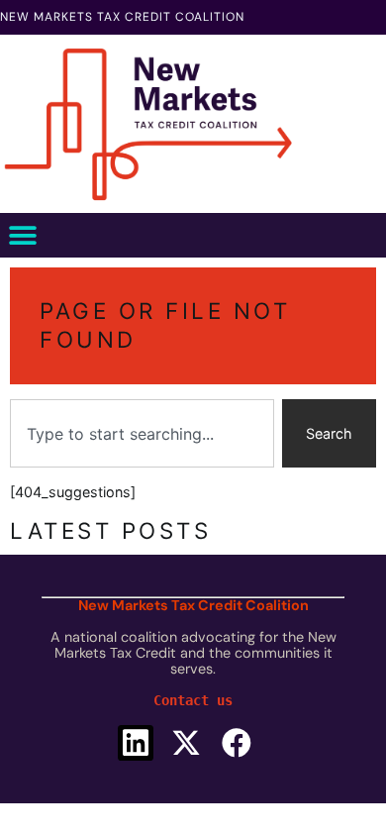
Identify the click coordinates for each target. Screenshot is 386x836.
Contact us (193, 700)
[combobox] (142, 434)
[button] (22, 235)
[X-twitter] (186, 743)
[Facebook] (236, 743)
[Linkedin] (135, 743)
